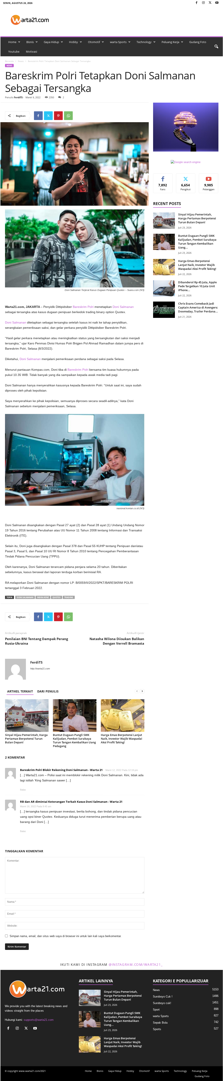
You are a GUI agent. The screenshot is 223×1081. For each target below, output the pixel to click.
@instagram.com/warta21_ (136, 964)
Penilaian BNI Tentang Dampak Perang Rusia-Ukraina (36, 641)
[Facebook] (196, 3)
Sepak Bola (160, 1022)
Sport (156, 1009)
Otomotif (94, 42)
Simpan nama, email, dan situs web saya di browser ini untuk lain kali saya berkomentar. (66, 936)
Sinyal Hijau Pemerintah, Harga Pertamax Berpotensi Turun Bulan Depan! (26, 738)
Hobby (73, 42)
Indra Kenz (43, 597)
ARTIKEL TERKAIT (20, 691)
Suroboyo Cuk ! (162, 996)
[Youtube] (217, 3)
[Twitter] (210, 3)
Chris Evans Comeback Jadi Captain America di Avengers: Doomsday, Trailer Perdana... (198, 307)
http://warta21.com (40, 668)
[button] (216, 47)
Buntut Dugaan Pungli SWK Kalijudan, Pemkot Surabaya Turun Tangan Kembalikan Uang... (197, 241)
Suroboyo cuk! (162, 1003)
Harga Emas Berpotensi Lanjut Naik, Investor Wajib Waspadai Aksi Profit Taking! (121, 738)
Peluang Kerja (170, 42)
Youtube (13, 51)
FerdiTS (18, 97)
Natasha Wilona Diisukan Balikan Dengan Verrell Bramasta (117, 641)
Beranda (9, 61)
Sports (157, 1029)
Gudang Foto (197, 42)
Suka (163, 176)
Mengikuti (186, 176)
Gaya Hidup (51, 42)
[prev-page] (137, 691)
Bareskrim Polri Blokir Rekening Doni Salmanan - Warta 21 (61, 770)
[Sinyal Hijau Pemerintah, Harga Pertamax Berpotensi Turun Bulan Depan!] (27, 715)
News (21, 61)
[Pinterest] (58, 115)
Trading (68, 597)
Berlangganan (208, 178)
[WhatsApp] (68, 115)
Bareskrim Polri (83, 307)
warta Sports (118, 42)
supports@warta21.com (39, 1019)
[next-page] (142, 691)
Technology (144, 42)
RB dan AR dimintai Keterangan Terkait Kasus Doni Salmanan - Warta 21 (71, 802)
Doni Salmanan (123, 307)
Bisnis (30, 42)
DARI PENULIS (48, 691)
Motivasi (31, 51)
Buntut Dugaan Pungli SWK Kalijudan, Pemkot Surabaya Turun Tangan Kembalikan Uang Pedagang (74, 740)
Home (12, 42)
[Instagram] (203, 3)
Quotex (56, 597)
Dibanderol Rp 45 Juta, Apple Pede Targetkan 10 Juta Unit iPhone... (197, 286)
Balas (23, 789)
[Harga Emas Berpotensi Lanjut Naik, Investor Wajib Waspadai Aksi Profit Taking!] (122, 715)
